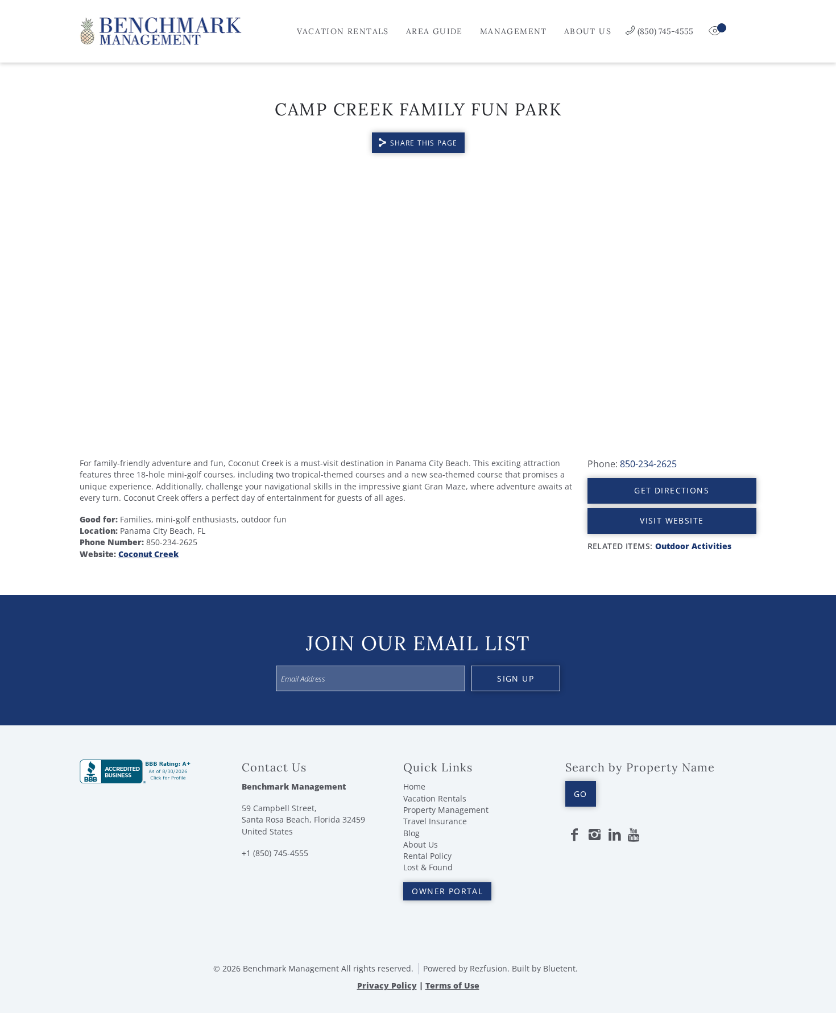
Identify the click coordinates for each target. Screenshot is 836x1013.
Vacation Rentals (342, 31)
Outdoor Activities (693, 546)
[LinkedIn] (615, 835)
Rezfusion (488, 968)
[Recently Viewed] (716, 31)
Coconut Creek (148, 554)
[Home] (161, 30)
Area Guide (434, 31)
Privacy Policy (387, 985)
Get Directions (671, 490)
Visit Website (671, 520)
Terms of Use (452, 985)
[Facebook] (574, 835)
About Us (587, 31)
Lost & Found (428, 867)
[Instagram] (594, 835)
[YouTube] (635, 835)
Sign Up (515, 678)
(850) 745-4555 (665, 31)
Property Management (446, 809)
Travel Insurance (435, 821)
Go (580, 793)
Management (513, 31)
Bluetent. (560, 968)
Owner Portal (447, 891)
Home (414, 786)
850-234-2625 (648, 464)
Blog (411, 833)
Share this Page (424, 143)
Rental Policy (427, 855)
